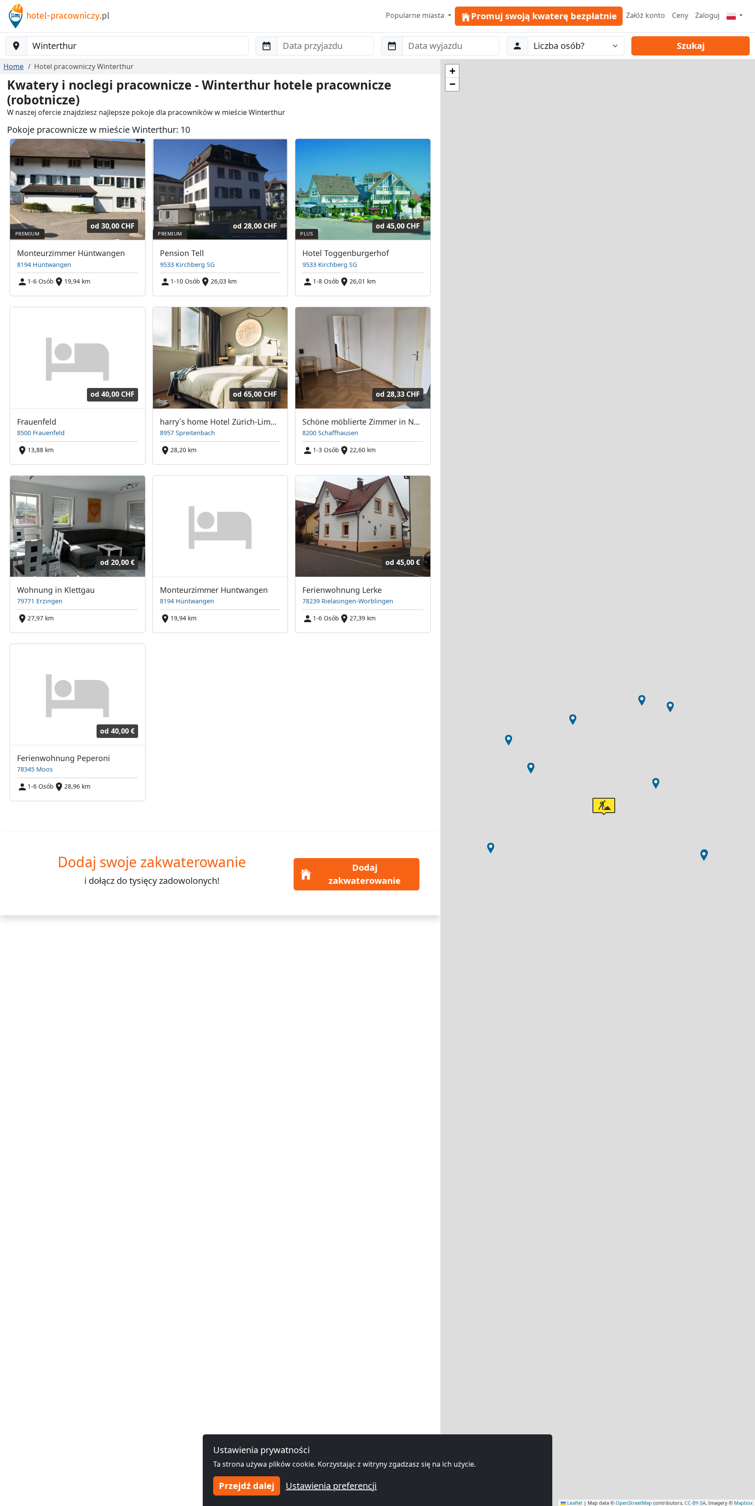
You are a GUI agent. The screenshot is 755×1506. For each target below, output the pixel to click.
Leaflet (574, 1502)
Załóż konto (645, 15)
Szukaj (691, 46)
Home (13, 66)
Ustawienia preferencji (331, 1486)
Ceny (680, 15)
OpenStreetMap (634, 1502)
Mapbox (743, 1502)
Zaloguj (707, 15)
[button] (703, 855)
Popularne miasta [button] (416, 15)
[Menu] (734, 15)
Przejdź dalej (246, 1486)
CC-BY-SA (695, 1502)
